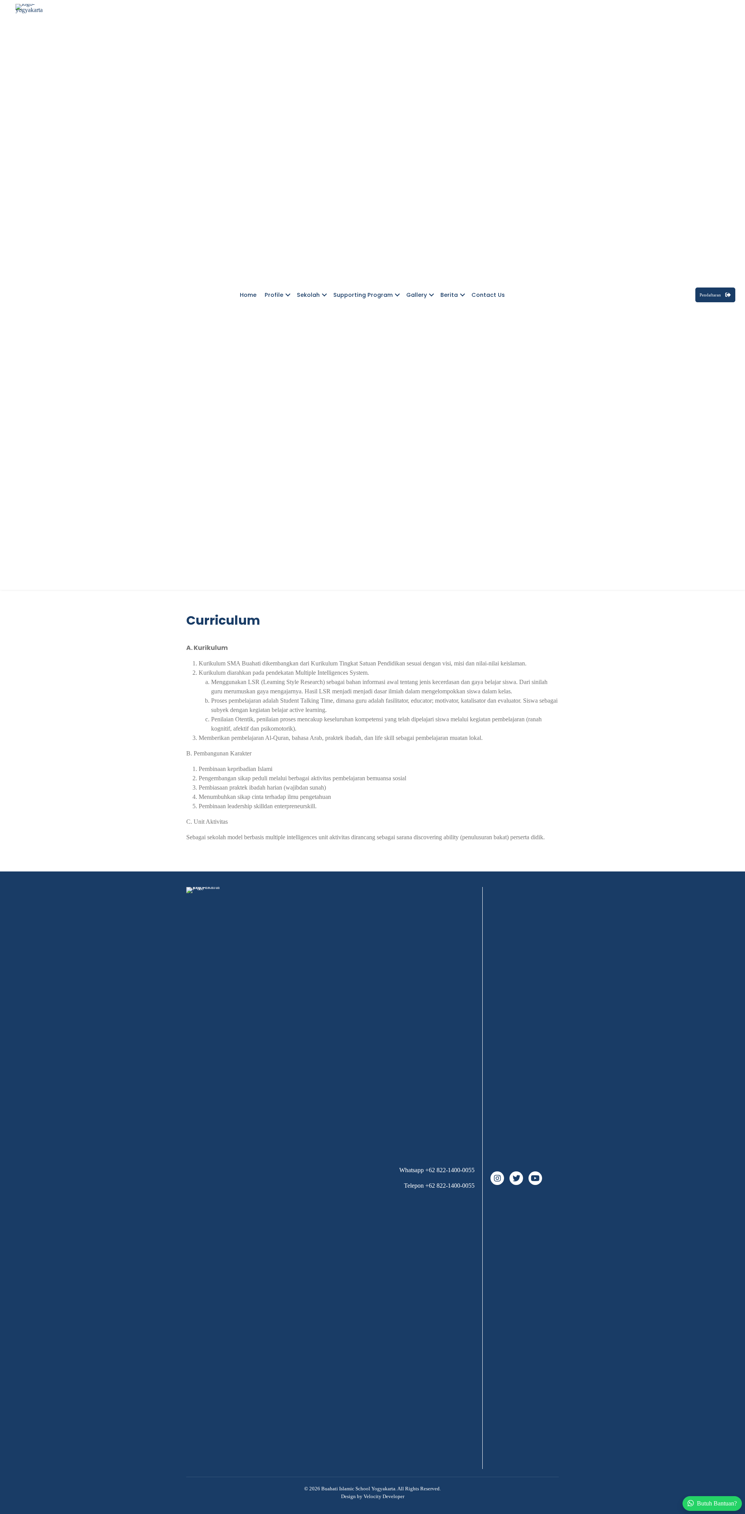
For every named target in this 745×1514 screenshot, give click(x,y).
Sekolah (308, 295)
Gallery (416, 295)
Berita (449, 295)
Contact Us (488, 295)
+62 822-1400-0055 (450, 1170)
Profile (274, 295)
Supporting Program (363, 295)
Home (248, 295)
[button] (288, 294)
